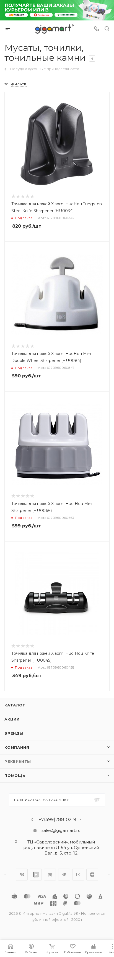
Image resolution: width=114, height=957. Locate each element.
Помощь (14, 775)
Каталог (14, 705)
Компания (16, 747)
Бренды (14, 733)
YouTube (78, 874)
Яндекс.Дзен (92, 874)
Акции (12, 719)
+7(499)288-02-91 (58, 819)
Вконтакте (22, 874)
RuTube (50, 874)
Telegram (64, 874)
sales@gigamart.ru (61, 830)
